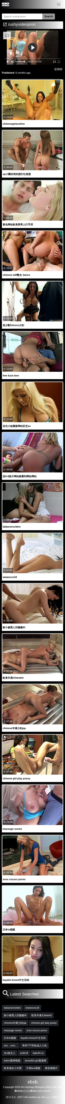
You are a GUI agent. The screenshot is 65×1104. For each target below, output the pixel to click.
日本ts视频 (10, 1038)
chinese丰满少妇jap (15, 1023)
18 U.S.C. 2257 (14, 1097)
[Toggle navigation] (58, 4)
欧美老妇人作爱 (13, 1068)
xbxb (32, 1081)
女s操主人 (9, 1053)
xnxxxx (46, 1091)
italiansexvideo (12, 1007)
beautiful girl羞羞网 (35, 1060)
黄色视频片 (51, 1068)
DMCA (55, 1097)
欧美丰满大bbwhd (41, 1015)
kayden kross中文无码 (33, 1038)
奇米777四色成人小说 (34, 1045)
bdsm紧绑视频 (12, 1060)
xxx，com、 (11, 1045)
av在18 (24, 1053)
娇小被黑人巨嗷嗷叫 (15, 1015)
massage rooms (13, 1030)
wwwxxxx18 (32, 1007)
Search (48, 16)
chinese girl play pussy (44, 1023)
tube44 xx (38, 1053)
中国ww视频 (33, 1068)
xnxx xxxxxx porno (37, 1030)
